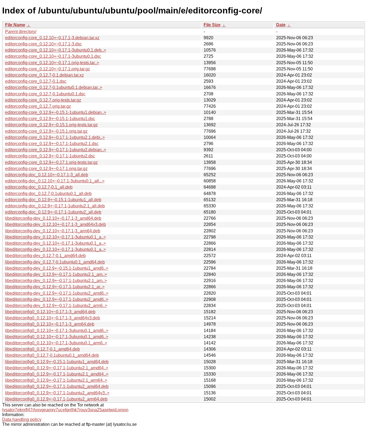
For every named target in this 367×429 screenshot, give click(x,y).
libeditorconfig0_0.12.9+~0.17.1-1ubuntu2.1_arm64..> (56, 380)
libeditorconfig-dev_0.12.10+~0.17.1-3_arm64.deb (52, 231)
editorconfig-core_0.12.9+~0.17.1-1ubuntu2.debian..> (55, 149)
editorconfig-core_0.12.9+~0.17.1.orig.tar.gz (46, 168)
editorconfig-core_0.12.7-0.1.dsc (35, 81)
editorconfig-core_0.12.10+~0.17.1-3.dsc (43, 44)
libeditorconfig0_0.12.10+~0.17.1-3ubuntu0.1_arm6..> (56, 343)
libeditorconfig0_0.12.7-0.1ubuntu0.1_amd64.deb (52, 355)
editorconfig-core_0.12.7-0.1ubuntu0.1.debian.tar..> (53, 87)
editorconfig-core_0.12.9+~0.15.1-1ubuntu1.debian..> (55, 112)
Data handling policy (21, 419)
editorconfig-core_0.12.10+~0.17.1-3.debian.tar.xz (52, 37)
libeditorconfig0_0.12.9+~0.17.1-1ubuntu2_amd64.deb (57, 386)
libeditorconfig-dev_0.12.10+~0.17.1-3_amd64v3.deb (55, 224)
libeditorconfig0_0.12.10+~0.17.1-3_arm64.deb (49, 324)
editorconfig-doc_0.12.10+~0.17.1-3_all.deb (46, 174)
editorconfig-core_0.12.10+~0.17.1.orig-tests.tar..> (52, 62)
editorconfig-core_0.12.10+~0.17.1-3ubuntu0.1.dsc (53, 56)
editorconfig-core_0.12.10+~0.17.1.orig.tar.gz (47, 69)
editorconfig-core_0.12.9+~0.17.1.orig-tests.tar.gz (51, 162)
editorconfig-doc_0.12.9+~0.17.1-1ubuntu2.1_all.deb (55, 206)
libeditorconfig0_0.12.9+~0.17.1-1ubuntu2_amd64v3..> (57, 393)
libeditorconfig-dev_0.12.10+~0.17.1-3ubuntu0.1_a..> (55, 237)
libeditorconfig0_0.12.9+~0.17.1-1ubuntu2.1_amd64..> (56, 368)
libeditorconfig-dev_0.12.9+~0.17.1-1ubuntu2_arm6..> (56, 305)
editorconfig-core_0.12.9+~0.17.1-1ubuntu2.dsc (50, 156)
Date (281, 25)
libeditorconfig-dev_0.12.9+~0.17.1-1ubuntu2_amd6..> (56, 293)
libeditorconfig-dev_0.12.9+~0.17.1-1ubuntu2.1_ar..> (55, 286)
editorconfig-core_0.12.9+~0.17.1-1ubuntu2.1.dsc (52, 143)
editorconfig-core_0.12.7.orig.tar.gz (38, 106)
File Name (15, 25)
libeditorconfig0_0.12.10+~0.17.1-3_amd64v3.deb (52, 318)
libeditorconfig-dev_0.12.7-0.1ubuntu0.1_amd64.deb (55, 262)
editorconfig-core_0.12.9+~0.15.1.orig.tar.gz (46, 131)
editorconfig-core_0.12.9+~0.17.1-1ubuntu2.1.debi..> (55, 137)
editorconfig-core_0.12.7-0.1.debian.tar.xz (44, 75)
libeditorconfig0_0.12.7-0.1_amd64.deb (42, 349)
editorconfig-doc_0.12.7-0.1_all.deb (39, 187)
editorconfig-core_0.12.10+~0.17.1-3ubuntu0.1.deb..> (55, 50)
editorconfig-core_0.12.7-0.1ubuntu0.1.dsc (45, 94)
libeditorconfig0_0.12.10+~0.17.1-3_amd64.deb (50, 311)
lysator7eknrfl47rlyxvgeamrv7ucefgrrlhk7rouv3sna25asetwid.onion (65, 410)
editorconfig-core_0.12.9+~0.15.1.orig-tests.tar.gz (51, 124)
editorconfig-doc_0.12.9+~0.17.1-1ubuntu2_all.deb (53, 212)
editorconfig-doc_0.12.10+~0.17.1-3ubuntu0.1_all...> (55, 181)
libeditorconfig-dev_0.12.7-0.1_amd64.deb (45, 255)
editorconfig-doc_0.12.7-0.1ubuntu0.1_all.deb (48, 193)
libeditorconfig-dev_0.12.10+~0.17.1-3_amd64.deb (53, 218)
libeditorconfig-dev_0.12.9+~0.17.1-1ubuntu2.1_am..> (56, 274)
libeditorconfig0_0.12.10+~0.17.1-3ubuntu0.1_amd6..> (56, 330)
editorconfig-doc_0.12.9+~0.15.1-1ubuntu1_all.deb (53, 199)
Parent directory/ (20, 31)
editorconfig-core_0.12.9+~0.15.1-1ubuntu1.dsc (50, 118)
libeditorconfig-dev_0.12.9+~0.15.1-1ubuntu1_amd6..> (56, 268)
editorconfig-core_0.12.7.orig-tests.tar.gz (43, 100)
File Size (212, 25)
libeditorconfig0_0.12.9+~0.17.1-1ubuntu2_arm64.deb (56, 399)
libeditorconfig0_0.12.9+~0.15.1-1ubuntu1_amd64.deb (57, 361)
